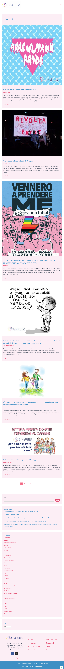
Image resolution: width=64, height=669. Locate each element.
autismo (6, 550)
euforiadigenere (8, 570)
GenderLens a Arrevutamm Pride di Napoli (19, 89)
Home (30, 640)
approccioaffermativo (10, 542)
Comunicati (7, 557)
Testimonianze (8, 611)
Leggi (5, 583)
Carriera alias (51, 650)
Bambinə (6, 552)
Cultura (6, 563)
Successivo (57, 484)
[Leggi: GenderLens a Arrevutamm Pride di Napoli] (32, 54)
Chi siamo (32, 643)
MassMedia (7, 591)
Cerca (5, 497)
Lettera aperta (7, 588)
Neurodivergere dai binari (10, 593)
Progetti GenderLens (9, 598)
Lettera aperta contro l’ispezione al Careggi (19, 460)
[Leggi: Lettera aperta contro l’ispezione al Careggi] (32, 440)
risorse (5, 601)
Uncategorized (8, 613)
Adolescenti (7, 537)
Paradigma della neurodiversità (12, 514)
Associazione (7, 547)
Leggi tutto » (6, 104)
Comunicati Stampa (9, 560)
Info (5, 580)
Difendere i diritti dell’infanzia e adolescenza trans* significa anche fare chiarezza (25, 521)
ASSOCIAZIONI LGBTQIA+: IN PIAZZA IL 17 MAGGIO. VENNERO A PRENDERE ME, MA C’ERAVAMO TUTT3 (30, 262)
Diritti (5, 565)
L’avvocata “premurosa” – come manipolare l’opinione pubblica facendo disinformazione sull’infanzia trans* (30, 403)
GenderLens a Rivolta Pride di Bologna (18, 161)
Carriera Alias (7, 555)
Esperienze (7, 568)
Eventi (5, 573)
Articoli (6, 545)
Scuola (5, 606)
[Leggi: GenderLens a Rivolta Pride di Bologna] (32, 133)
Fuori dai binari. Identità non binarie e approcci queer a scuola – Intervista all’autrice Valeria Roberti (29, 517)
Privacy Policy (7, 626)
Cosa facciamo (34, 646)
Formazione (7, 578)
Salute (5, 603)
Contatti (31, 650)
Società (6, 608)
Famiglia (6, 575)
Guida (48, 646)
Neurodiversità (8, 596)
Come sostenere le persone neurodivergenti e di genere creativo (21, 511)
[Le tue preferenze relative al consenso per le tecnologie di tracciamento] (61, 667)
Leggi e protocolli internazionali (12, 585)
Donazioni (50, 643)
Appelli (6, 540)
